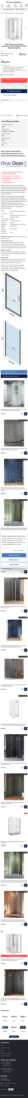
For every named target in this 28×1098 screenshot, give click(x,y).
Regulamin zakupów (5, 1048)
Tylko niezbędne (14, 564)
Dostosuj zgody (13, 559)
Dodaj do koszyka (15, 91)
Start (2, 13)
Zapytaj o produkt (23, 115)
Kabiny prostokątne (19, 13)
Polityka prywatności (5, 1056)
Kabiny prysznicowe (9, 13)
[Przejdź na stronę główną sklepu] (14, 2)
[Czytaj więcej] (14, 1037)
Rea (7, 55)
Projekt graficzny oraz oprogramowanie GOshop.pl (12, 1095)
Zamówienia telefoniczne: (14, 9)
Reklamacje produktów (6, 1053)
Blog (2, 1045)
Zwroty (2, 1050)
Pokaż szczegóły (18, 550)
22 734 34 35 (6, 1085)
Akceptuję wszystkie (14, 555)
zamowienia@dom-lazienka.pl (10, 1083)
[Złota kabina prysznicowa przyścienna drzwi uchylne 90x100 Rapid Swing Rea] (14, 28)
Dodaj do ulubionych (7, 115)
